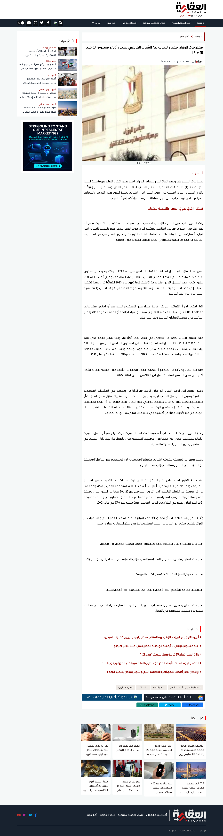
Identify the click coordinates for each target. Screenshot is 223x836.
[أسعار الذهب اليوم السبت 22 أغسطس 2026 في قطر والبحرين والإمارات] (96, 768)
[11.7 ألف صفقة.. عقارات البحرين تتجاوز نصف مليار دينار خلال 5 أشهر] (191, 770)
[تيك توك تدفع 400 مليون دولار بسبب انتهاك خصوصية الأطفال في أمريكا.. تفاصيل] (159, 770)
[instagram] (35, 23)
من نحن (203, 831)
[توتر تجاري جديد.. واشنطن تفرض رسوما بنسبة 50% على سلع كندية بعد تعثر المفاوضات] (127, 768)
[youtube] (29, 23)
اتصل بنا (172, 831)
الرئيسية (200, 23)
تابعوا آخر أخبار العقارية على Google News (172, 697)
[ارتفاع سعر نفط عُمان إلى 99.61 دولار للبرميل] (127, 732)
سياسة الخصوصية (187, 831)
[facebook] (48, 23)
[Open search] (60, 23)
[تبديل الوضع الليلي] (21, 22)
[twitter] (42, 23)
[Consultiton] (47, 146)
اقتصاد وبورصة (129, 23)
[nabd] (54, 23)
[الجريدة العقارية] (191, 7)
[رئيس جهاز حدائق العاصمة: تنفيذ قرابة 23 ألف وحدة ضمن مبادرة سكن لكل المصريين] (159, 732)
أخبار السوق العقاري (181, 23)
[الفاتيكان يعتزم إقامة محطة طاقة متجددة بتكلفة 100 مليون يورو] (191, 732)
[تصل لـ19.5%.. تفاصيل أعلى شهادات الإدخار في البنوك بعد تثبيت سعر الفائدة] (96, 732)
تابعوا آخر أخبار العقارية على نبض (108, 697)
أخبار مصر (111, 23)
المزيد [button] (98, 23)
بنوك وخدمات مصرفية (154, 23)
